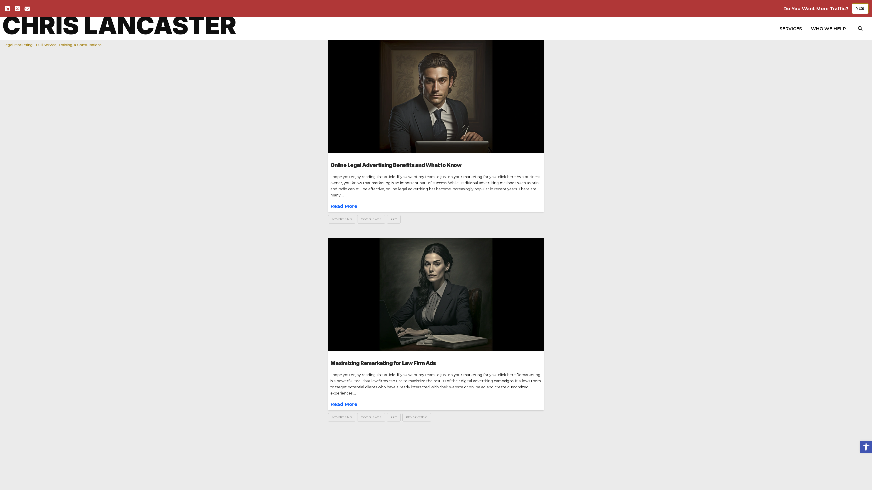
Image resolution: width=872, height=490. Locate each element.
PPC (394, 219)
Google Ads (371, 219)
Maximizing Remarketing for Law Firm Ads (383, 363)
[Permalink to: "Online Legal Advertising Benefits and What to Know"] (436, 96)
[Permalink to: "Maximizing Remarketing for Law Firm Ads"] (436, 294)
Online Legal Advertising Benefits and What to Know (395, 165)
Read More (343, 206)
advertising (342, 219)
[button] (790, 28)
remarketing (416, 417)
